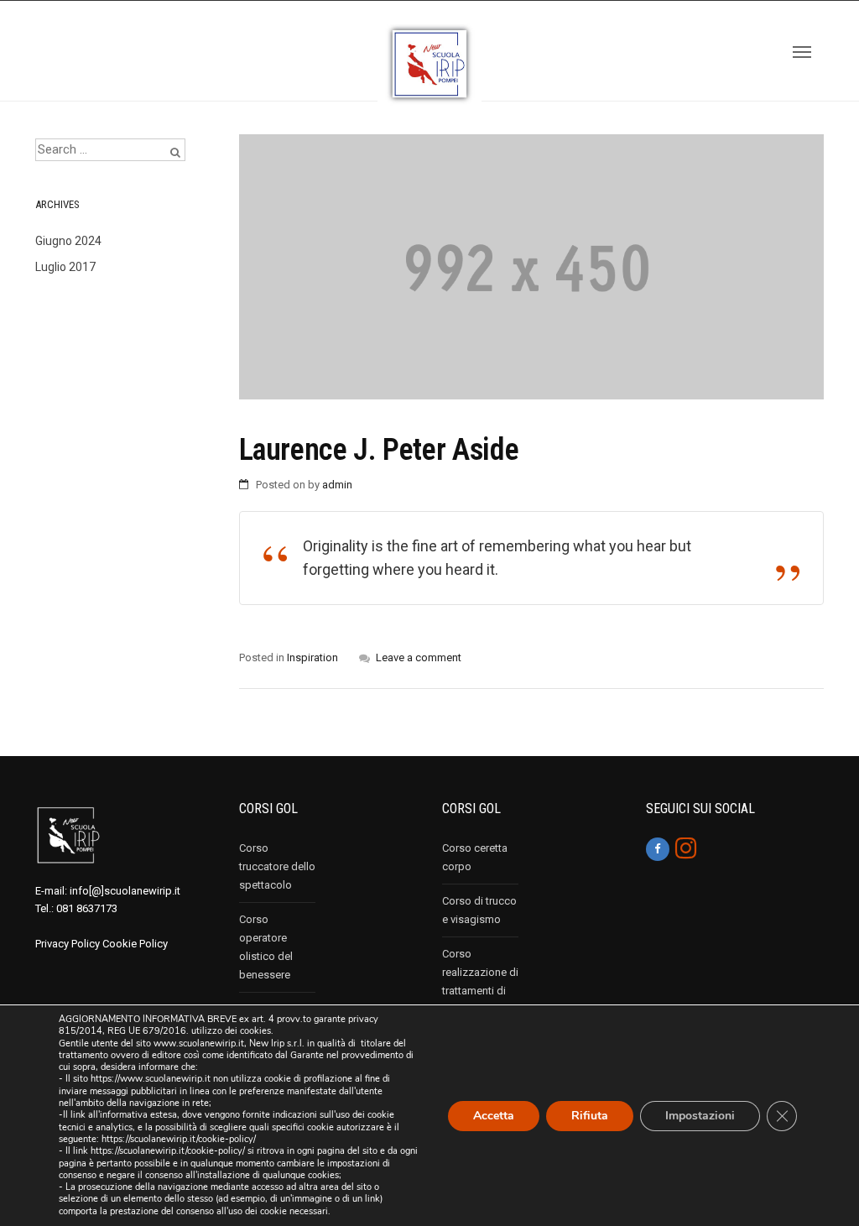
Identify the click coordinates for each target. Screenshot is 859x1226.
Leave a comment (418, 657)
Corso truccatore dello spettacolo (277, 866)
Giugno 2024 (68, 241)
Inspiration (312, 657)
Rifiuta (589, 1115)
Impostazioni (700, 1115)
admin (337, 484)
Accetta (493, 1115)
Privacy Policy (67, 943)
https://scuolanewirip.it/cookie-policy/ (179, 1139)
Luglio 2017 (65, 267)
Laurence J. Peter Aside (379, 449)
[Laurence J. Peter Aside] (532, 266)
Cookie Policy (135, 943)
